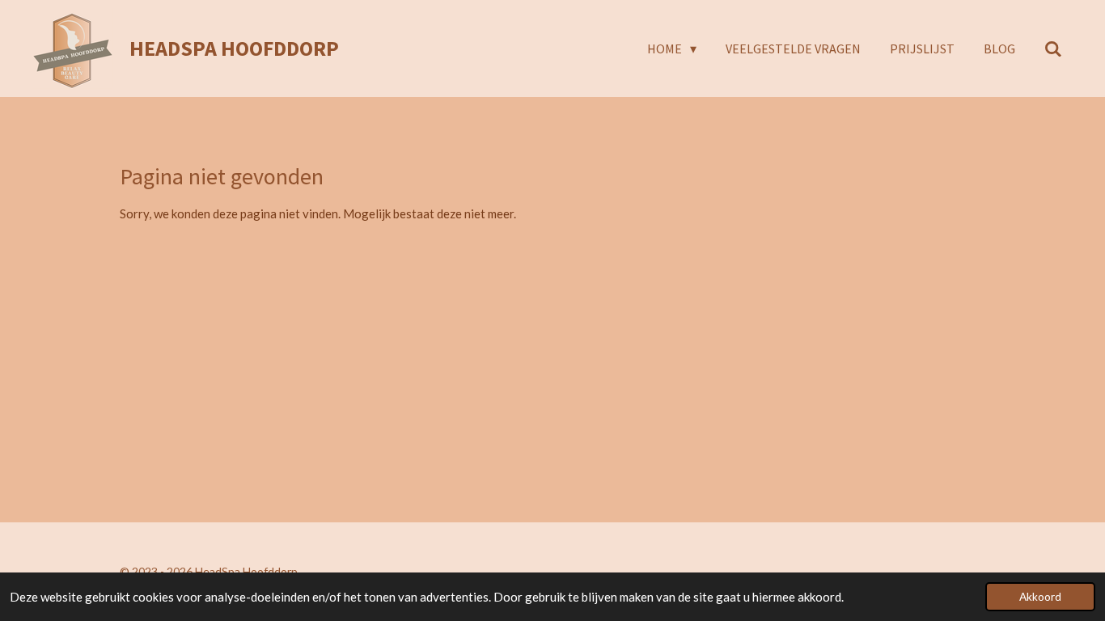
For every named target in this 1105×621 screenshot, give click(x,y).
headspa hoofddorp (234, 48)
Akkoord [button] (1040, 596)
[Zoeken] (1053, 48)
